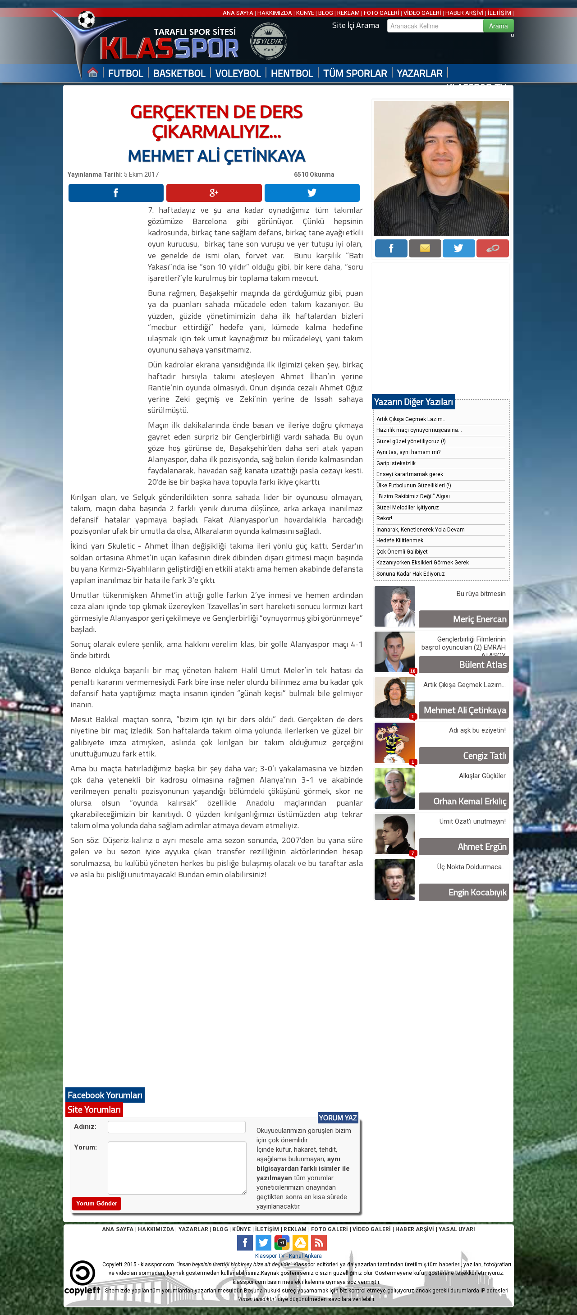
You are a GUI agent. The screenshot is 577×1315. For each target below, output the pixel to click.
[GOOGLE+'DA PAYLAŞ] (213, 193)
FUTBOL (125, 73)
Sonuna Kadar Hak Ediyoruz (410, 574)
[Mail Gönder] (425, 248)
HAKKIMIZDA (274, 12)
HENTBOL (292, 73)
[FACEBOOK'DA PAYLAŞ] (116, 193)
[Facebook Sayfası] (391, 248)
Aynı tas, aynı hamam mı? (408, 452)
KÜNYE (305, 12)
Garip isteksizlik (396, 463)
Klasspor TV (270, 1256)
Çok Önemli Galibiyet (402, 552)
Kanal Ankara (305, 1256)
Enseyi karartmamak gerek (409, 474)
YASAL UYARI (457, 1229)
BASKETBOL (179, 73)
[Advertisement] (107, 339)
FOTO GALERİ (381, 12)
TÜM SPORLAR (355, 73)
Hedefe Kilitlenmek (399, 540)
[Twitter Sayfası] (459, 248)
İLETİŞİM (499, 12)
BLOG (325, 12)
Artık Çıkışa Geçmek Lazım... (411, 419)
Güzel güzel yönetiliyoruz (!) (411, 441)
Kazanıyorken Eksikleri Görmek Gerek (422, 562)
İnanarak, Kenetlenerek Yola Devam (420, 530)
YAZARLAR (420, 73)
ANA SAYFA (239, 12)
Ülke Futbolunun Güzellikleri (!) (413, 485)
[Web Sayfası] (492, 248)
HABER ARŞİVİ (464, 12)
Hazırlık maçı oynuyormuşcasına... (419, 430)
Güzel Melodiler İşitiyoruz (407, 507)
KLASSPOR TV (476, 88)
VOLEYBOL (238, 73)
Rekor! (384, 518)
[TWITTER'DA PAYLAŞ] (312, 193)
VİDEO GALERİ (422, 12)
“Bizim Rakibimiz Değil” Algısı (413, 496)
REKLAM (348, 12)
